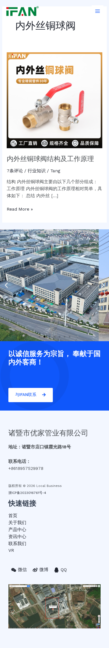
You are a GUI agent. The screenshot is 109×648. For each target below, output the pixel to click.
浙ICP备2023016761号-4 (27, 493)
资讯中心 (17, 536)
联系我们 (17, 543)
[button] (39, 337)
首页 (12, 515)
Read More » (20, 209)
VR (11, 550)
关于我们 (17, 522)
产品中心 (17, 529)
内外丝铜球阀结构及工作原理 (50, 158)
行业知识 (37, 170)
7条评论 (15, 170)
